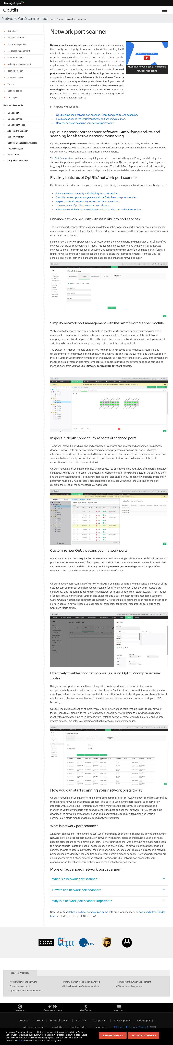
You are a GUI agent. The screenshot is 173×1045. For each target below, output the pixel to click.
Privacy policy (122, 1020)
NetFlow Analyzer (15, 137)
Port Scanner (62, 158)
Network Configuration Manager (22, 143)
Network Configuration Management (134, 982)
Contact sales (78, 1027)
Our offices (100, 1027)
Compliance (100, 1020)
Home (52, 19)
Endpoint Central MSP (17, 161)
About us (24, 1020)
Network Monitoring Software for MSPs (81, 986)
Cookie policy (145, 1020)
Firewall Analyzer (15, 149)
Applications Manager (17, 131)
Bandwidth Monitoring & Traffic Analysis (81, 982)
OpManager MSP (15, 119)
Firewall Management (20, 986)
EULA (40, 1020)
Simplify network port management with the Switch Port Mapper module (95, 197)
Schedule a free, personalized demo (88, 912)
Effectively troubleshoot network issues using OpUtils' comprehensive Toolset (98, 209)
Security (81, 1020)
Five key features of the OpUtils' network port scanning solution (90, 119)
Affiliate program (33, 1027)
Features (60, 19)
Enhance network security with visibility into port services (87, 193)
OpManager (13, 113)
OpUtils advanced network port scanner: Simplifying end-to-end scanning (96, 115)
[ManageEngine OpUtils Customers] (86, 942)
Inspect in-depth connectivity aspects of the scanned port (87, 201)
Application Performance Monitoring (26, 990)
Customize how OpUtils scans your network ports (83, 205)
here (21, 1040)
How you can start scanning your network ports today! (85, 123)
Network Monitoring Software (23, 982)
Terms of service (59, 1020)
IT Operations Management (129, 986)
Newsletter (57, 1027)
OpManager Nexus (16, 125)
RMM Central (13, 154)
